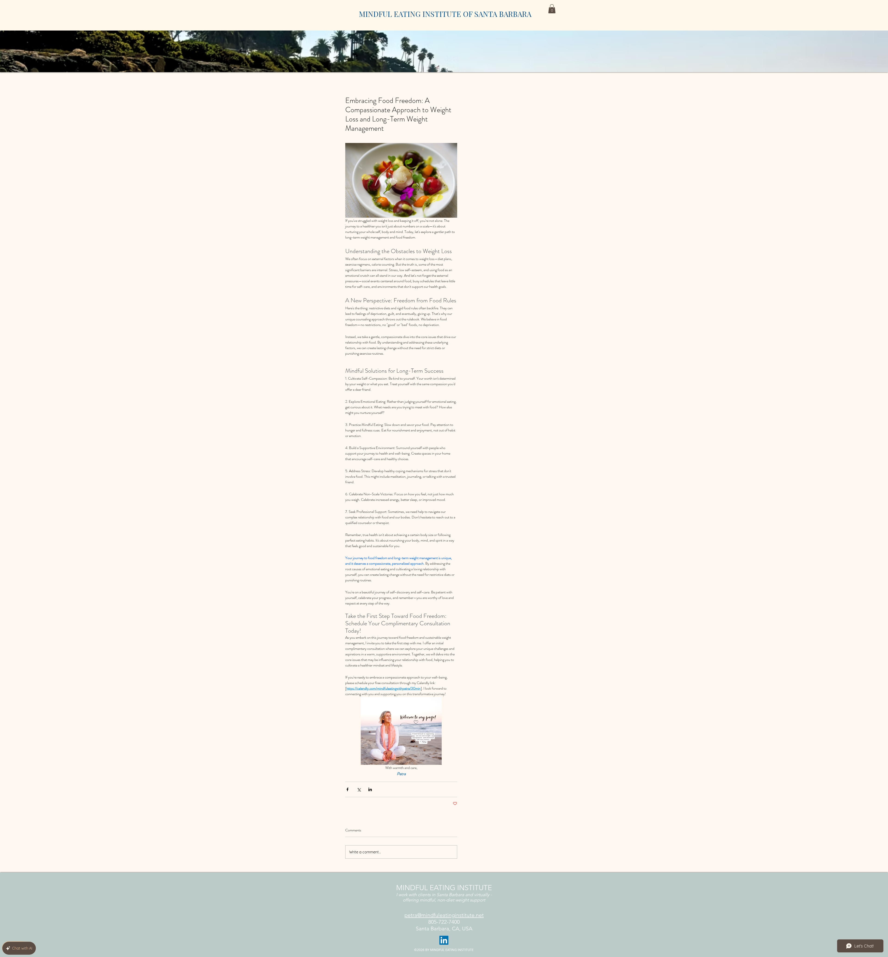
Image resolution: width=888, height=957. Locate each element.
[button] (552, 8)
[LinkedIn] (443, 940)
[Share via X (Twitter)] (359, 789)
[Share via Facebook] (347, 789)
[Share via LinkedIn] (370, 789)
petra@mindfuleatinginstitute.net (444, 915)
